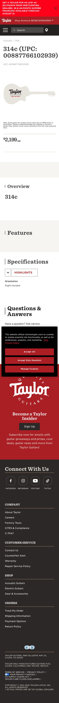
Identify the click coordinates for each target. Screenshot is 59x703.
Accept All (29, 352)
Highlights (23, 272)
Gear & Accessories (16, 593)
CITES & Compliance (17, 528)
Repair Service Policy (17, 566)
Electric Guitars (14, 588)
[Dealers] (46, 30)
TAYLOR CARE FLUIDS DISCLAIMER (22, 679)
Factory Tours (13, 523)
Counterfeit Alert (15, 555)
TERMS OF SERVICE (14, 672)
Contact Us (11, 550)
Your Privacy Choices (22, 674)
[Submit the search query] (14, 30)
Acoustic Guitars (15, 583)
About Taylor (13, 512)
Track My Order (14, 610)
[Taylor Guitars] (6, 21)
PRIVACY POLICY (35, 672)
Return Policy (13, 626)
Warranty (10, 561)
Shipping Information (17, 616)
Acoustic (7, 40)
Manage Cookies (29, 369)
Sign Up (29, 426)
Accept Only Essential (29, 360)
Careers (9, 517)
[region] (29, 351)
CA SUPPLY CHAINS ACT (17, 677)
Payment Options (15, 621)
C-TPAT (9, 533)
